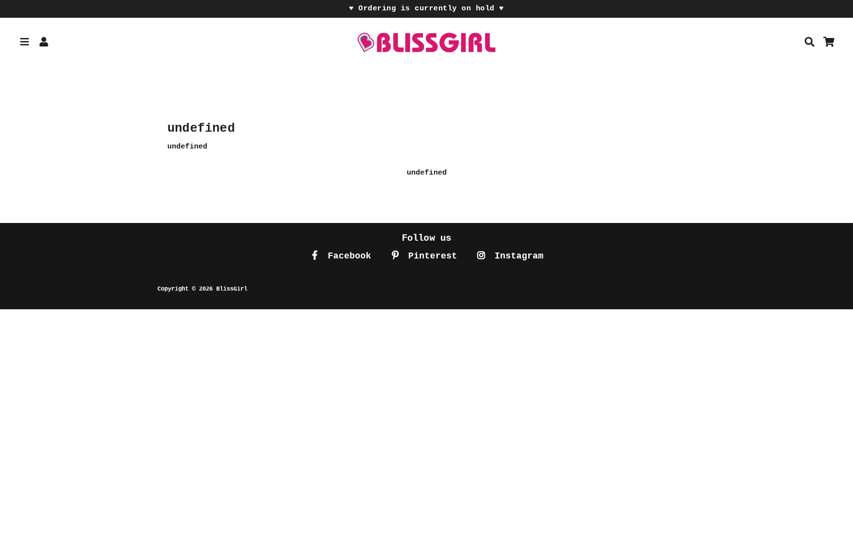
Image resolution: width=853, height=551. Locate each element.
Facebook (346, 256)
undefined (427, 173)
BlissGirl (231, 289)
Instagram (516, 256)
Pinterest (430, 256)
